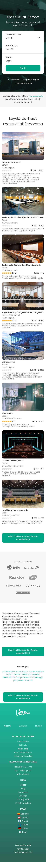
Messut (17, 674)
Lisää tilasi (23, 748)
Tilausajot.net (23, 799)
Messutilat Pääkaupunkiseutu (17, 677)
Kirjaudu (23, 745)
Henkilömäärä (11, 46)
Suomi (7, 725)
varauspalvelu (36, 96)
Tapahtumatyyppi (13, 34)
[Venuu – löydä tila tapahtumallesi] (23, 8)
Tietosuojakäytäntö (23, 852)
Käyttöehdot (23, 849)
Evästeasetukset (23, 845)
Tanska (24, 817)
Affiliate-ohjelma (23, 803)
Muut (24, 832)
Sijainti (9, 57)
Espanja (24, 813)
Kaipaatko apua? (23, 770)
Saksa (24, 828)
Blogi (23, 788)
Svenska (23, 725)
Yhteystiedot (23, 774)
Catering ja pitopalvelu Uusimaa (28, 679)
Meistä (23, 784)
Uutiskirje (23, 795)
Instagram (23, 792)
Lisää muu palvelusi (23, 756)
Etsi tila (23, 68)
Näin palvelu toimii (23, 766)
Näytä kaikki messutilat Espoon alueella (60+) (23, 538)
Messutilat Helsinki (30, 674)
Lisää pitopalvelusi (23, 752)
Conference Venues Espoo (15, 671)
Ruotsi (24, 824)
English (38, 725)
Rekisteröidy (23, 741)
